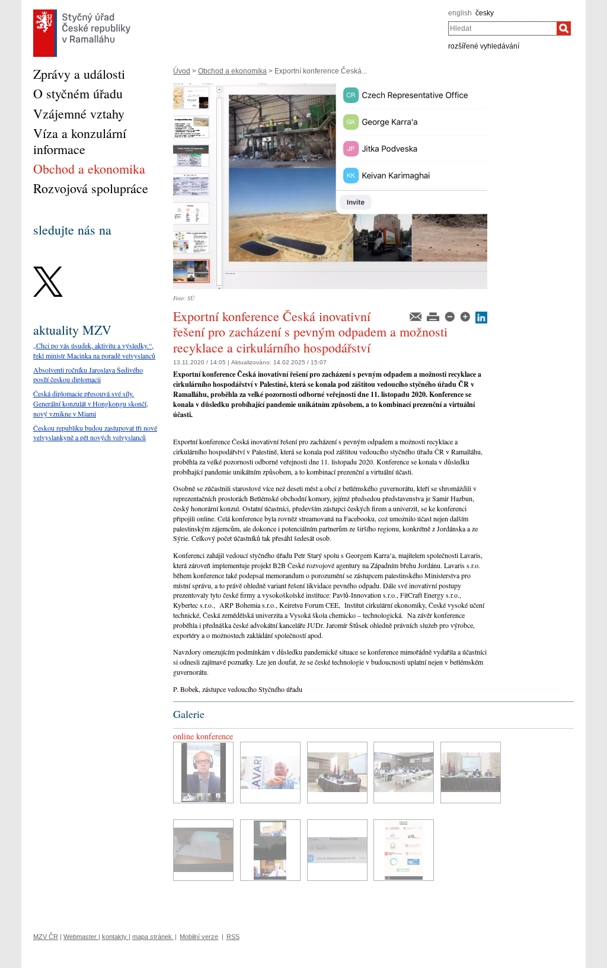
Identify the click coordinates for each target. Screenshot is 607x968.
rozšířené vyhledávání (483, 46)
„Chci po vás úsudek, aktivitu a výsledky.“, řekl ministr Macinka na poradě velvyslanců (94, 350)
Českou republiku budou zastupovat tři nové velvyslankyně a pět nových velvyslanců (95, 433)
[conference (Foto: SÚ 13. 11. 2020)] (203, 772)
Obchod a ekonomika (232, 71)
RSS (232, 936)
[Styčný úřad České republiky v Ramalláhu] (81, 12)
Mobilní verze (199, 936)
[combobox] (502, 28)
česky (484, 13)
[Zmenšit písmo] (450, 316)
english (460, 13)
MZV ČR (45, 936)
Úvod (181, 71)
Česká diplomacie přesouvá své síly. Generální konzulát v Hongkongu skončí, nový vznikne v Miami (90, 403)
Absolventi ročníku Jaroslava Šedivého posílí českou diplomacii (88, 374)
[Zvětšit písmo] (466, 316)
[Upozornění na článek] (416, 316)
